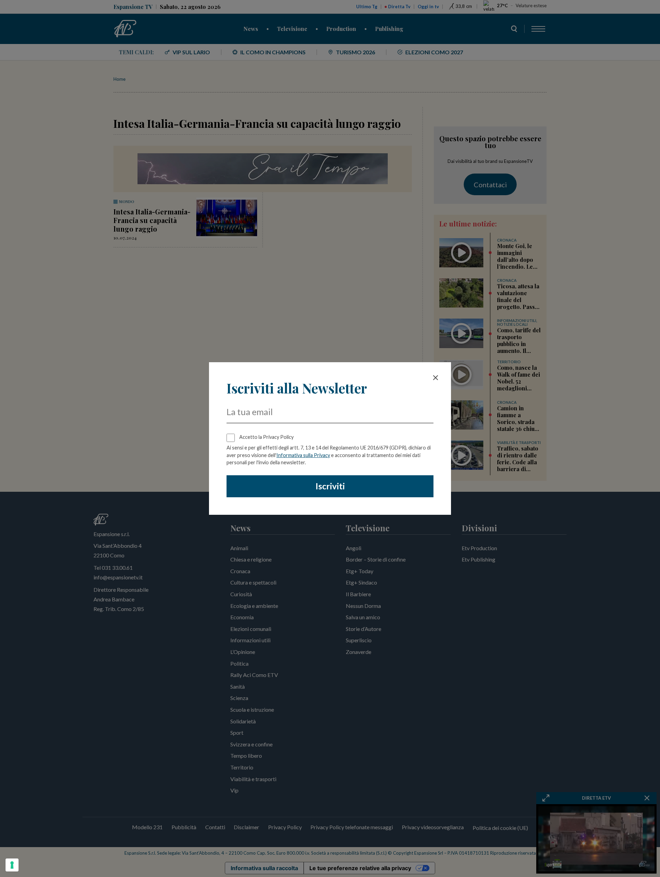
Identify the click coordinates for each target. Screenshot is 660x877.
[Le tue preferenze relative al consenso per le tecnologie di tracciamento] (12, 865)
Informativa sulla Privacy (303, 455)
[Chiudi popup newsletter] (436, 378)
